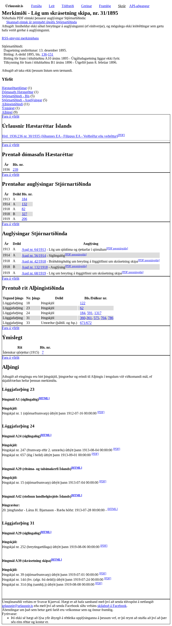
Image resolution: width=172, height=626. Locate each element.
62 (82, 308)
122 (82, 303)
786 (110, 318)
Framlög (105, 6)
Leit (51, 6)
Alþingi (7, 112)
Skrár (122, 6)
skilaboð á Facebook (112, 606)
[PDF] (121, 135)
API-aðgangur (139, 6)
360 (82, 318)
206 (24, 219)
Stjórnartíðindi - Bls (16, 96)
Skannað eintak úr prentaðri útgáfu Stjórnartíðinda (41, 22)
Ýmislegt (8, 108)
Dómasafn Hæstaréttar (17, 92)
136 (44, 54)
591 (89, 313)
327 (24, 214)
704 (103, 318)
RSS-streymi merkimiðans (20, 38)
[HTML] (44, 398)
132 (24, 204)
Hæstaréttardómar (14, 88)
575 (96, 318)
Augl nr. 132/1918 (35, 267)
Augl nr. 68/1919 (34, 273)
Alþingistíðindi (12, 104)
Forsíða (36, 6)
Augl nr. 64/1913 (34, 250)
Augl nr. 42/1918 (34, 261)
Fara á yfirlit (10, 116)
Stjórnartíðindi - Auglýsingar (22, 100)
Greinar (86, 6)
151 (50, 54)
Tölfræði (68, 6)
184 (24, 199)
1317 (97, 313)
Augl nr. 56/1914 (34, 255)
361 (89, 318)
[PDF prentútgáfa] (117, 248)
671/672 (86, 323)
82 (23, 209)
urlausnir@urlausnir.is (17, 606)
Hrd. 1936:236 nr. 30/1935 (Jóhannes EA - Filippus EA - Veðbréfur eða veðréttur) (60, 136)
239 (15, 169)
